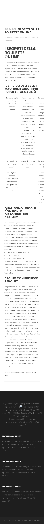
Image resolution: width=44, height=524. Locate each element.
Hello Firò (37, 520)
